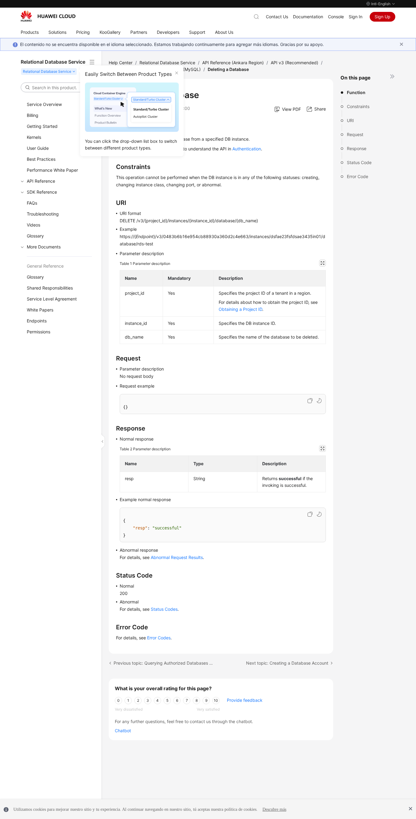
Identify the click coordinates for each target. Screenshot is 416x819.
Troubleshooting (43, 213)
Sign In (355, 16)
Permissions (38, 331)
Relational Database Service (167, 62)
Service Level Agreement (52, 298)
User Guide (38, 148)
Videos (33, 224)
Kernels (34, 137)
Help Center (120, 62)
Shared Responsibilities (50, 287)
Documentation (308, 16)
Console (336, 16)
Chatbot (123, 730)
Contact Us (277, 16)
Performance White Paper (52, 170)
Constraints (358, 106)
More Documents (44, 246)
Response (356, 148)
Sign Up (382, 16)
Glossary (35, 235)
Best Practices (41, 159)
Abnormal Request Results (177, 557)
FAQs (32, 203)
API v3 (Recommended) (294, 62)
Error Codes (159, 637)
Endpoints (37, 320)
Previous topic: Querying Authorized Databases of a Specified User (164, 663)
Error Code (357, 176)
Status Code (359, 162)
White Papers (40, 309)
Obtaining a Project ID (240, 309)
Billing (32, 115)
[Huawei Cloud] (48, 16)
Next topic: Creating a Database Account (287, 663)
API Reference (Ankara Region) (233, 62)
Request (355, 134)
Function (356, 92)
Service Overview (44, 104)
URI (350, 120)
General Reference (45, 266)
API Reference (41, 181)
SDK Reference (42, 192)
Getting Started (42, 126)
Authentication (246, 148)
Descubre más (274, 809)
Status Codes (164, 609)
